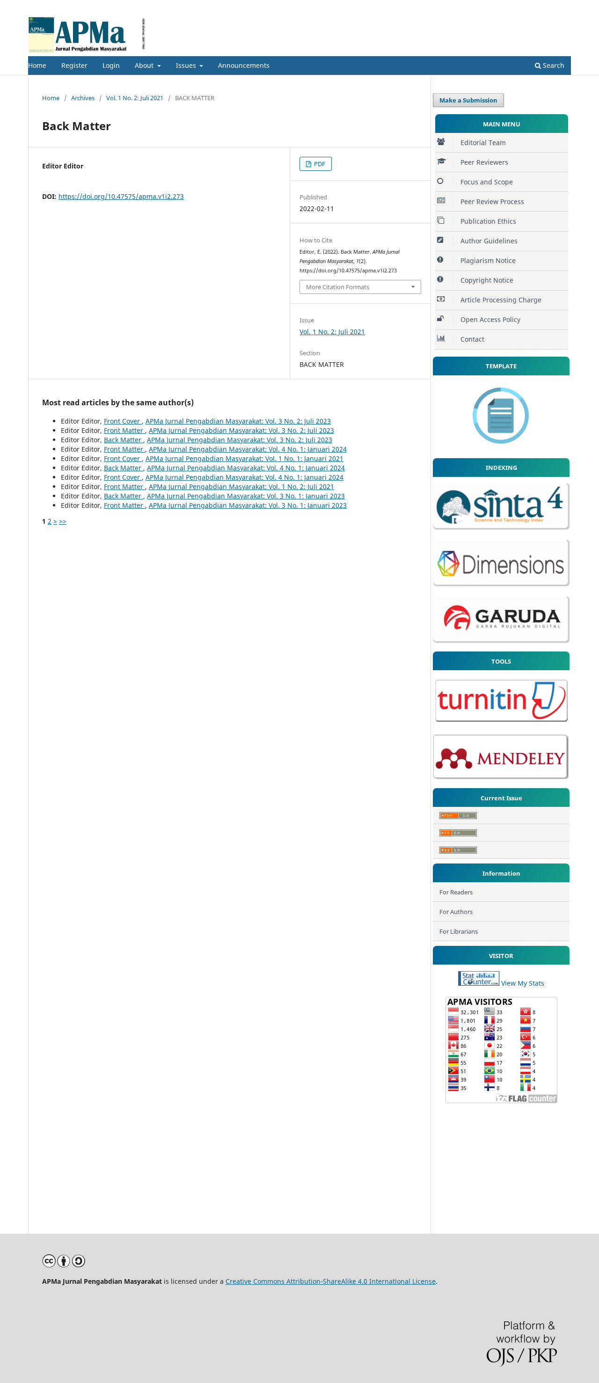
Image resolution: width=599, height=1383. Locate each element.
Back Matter (123, 439)
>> (62, 521)
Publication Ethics (488, 221)
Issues (187, 65)
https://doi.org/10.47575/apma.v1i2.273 (121, 196)
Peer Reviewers (484, 162)
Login (111, 65)
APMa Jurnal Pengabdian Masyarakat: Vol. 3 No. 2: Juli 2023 (238, 421)
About (145, 65)
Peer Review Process (492, 201)
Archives (83, 98)
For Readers (456, 892)
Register (74, 65)
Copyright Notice (486, 280)
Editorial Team (483, 142)
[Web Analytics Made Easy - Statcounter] (478, 983)
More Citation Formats (337, 287)
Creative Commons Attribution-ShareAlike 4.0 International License (331, 1281)
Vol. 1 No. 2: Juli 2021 (134, 98)
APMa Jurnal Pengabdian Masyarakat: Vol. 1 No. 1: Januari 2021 (244, 458)
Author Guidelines (489, 240)
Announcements (244, 65)
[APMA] (501, 447)
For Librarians (458, 931)
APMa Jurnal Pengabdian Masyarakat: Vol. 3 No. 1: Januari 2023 (246, 495)
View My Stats (522, 983)
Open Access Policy (490, 319)
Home (37, 65)
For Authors (456, 911)
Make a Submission (468, 100)
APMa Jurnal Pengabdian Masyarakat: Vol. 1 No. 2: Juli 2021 (241, 486)
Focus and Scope (486, 181)
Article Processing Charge (500, 299)
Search (552, 65)
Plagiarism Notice (488, 260)
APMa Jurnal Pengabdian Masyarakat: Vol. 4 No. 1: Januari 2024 (248, 449)
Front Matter (124, 430)
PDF (319, 164)
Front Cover (123, 421)
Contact (472, 339)
